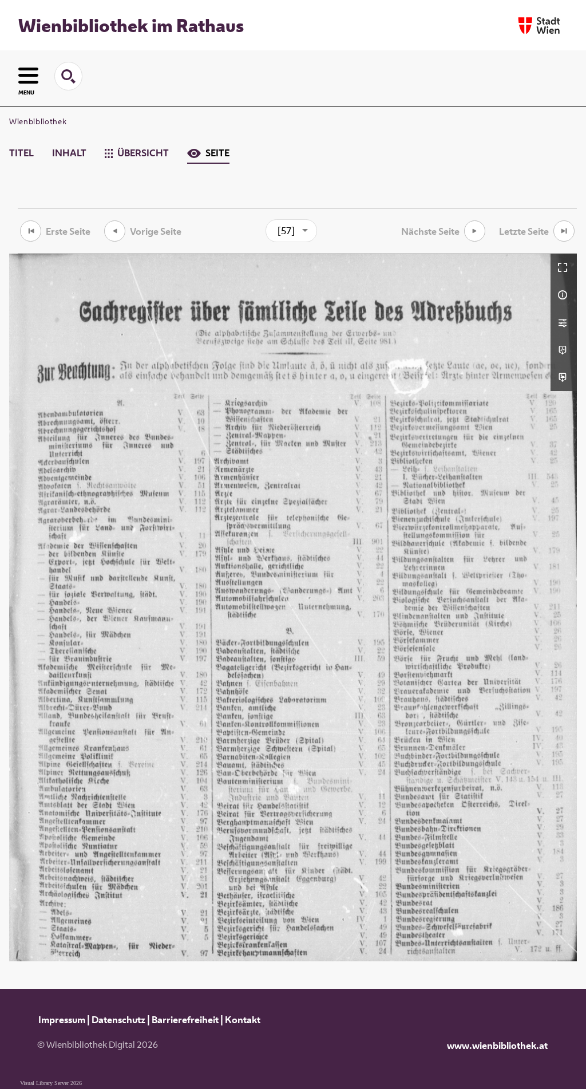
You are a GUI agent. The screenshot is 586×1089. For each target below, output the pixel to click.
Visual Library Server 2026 (51, 1083)
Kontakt (242, 1019)
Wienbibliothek (37, 121)
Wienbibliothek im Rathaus (131, 25)
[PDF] (564, 350)
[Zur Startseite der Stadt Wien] (539, 25)
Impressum (61, 1019)
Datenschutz (118, 1019)
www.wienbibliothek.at (497, 1045)
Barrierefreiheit (185, 1019)
